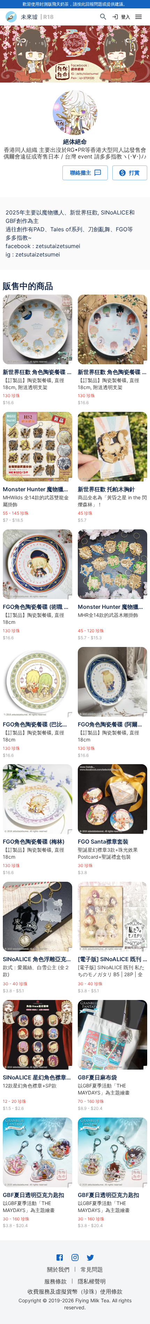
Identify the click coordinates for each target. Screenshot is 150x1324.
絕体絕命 (75, 141)
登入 (125, 17)
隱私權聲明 (92, 1281)
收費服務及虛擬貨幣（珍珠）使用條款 (75, 1291)
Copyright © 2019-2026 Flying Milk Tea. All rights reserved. (75, 1303)
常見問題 (92, 1269)
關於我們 (58, 1269)
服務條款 (55, 1281)
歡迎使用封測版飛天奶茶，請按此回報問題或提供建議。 (75, 4)
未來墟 (29, 17)
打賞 (134, 172)
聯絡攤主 (80, 172)
